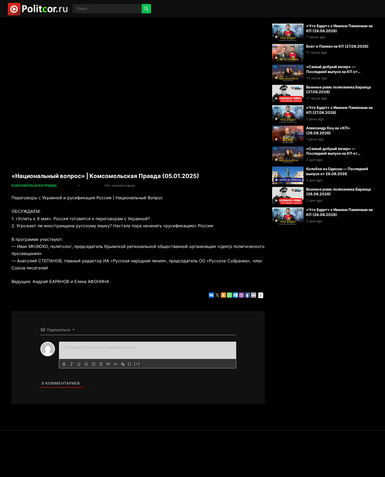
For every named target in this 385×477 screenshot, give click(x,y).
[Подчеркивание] (78, 364)
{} (129, 364)
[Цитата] (108, 364)
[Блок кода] (115, 364)
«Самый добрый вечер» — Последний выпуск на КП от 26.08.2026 (332, 153)
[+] (137, 364)
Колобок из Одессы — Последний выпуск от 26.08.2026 (337, 171)
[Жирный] (64, 364)
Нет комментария (119, 185)
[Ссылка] (122, 364)
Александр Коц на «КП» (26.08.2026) (328, 130)
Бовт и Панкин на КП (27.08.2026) (337, 46)
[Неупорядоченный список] (100, 364)
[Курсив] (71, 364)
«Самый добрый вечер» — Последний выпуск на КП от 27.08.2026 (332, 71)
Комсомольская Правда (34, 185)
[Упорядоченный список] (93, 364)
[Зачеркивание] (86, 364)
